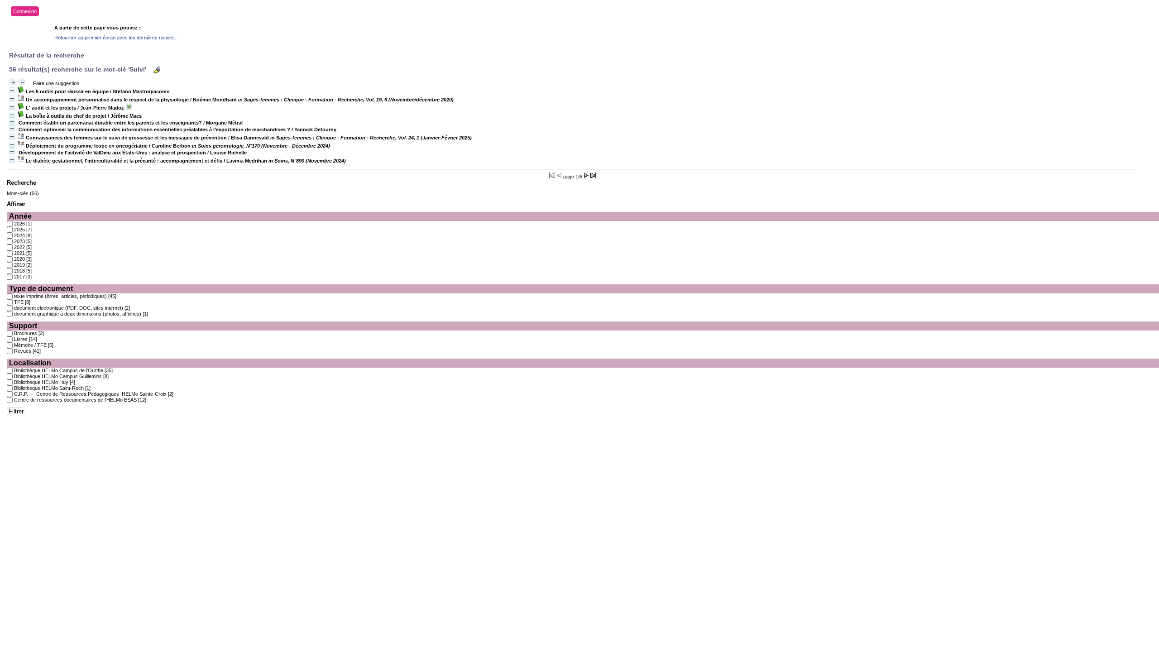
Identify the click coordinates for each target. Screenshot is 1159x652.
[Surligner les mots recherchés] (156, 70)
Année (20, 216)
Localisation (30, 363)
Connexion (25, 11)
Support (23, 326)
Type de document (41, 288)
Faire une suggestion (56, 83)
